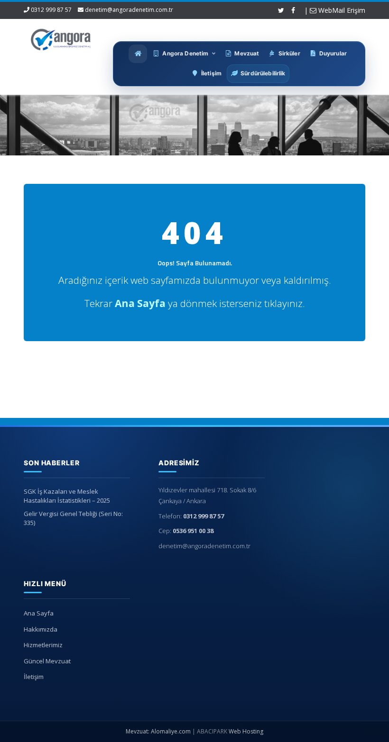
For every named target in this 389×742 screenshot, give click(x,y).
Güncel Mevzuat (47, 661)
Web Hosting (246, 731)
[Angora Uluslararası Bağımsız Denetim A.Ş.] (61, 37)
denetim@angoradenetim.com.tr (129, 10)
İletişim (34, 676)
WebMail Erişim (340, 10)
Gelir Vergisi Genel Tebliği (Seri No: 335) (73, 518)
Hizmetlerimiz (43, 645)
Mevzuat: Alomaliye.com (158, 731)
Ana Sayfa (39, 613)
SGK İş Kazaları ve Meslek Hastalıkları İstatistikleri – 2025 (67, 496)
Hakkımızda (40, 629)
